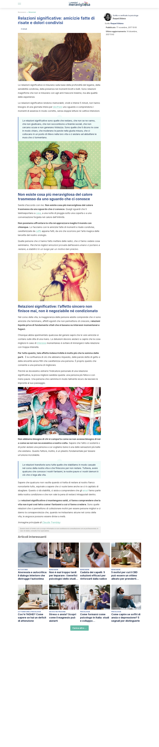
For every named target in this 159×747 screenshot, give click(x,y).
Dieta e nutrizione (57, 612)
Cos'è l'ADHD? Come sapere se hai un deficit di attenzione (32, 617)
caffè (38, 231)
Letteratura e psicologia (29, 612)
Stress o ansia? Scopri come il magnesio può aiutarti (62, 617)
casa (38, 213)
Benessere (22, 12)
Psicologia (85, 612)
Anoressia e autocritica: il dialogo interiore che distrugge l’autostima (32, 575)
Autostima (23, 570)
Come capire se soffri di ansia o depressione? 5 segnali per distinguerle (125, 617)
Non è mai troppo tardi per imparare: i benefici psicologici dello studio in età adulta (63, 575)
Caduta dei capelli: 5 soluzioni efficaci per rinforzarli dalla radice (93, 575)
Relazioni (32, 12)
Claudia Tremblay (51, 522)
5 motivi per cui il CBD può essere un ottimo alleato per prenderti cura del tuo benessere (125, 575)
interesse (41, 343)
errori (85, 490)
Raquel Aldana (119, 18)
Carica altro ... (79, 628)
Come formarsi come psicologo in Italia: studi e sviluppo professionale (94, 617)
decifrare (57, 107)
